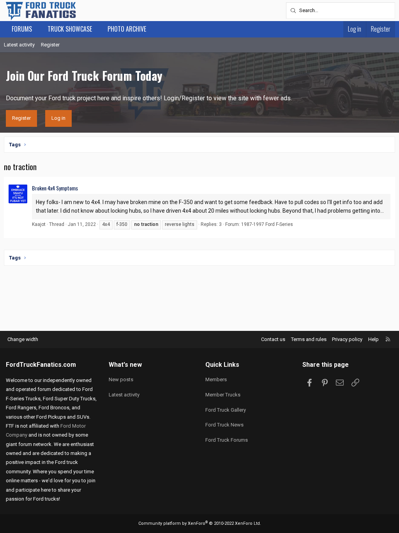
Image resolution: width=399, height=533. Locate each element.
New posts (121, 379)
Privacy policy (347, 339)
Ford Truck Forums (226, 440)
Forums (22, 29)
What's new (125, 364)
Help (373, 339)
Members (216, 379)
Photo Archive (127, 29)
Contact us (273, 339)
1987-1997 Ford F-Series (267, 224)
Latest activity (19, 45)
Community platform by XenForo (199, 523)
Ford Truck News (224, 425)
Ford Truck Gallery (225, 410)
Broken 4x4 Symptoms (55, 188)
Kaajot (39, 224)
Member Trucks (222, 395)
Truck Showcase (70, 29)
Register (50, 45)
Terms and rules (309, 339)
